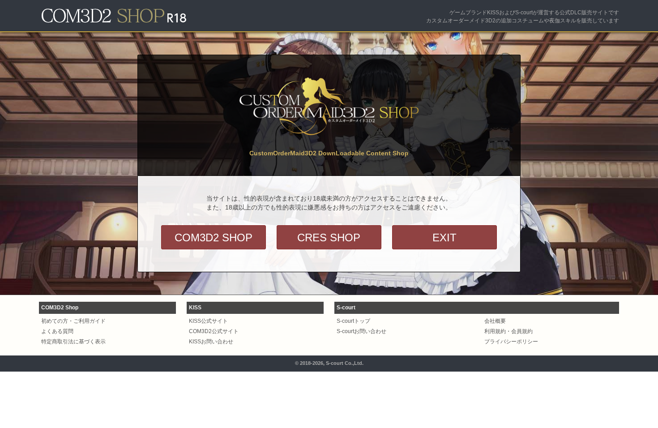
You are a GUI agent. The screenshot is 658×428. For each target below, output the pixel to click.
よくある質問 (57, 331)
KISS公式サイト (208, 321)
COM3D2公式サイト (214, 331)
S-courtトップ (353, 321)
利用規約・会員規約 (508, 331)
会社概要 (495, 321)
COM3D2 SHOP (213, 237)
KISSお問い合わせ (211, 341)
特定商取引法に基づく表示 (73, 341)
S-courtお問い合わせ (361, 331)
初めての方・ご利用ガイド (73, 321)
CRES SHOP (328, 237)
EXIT (444, 237)
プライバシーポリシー (511, 341)
